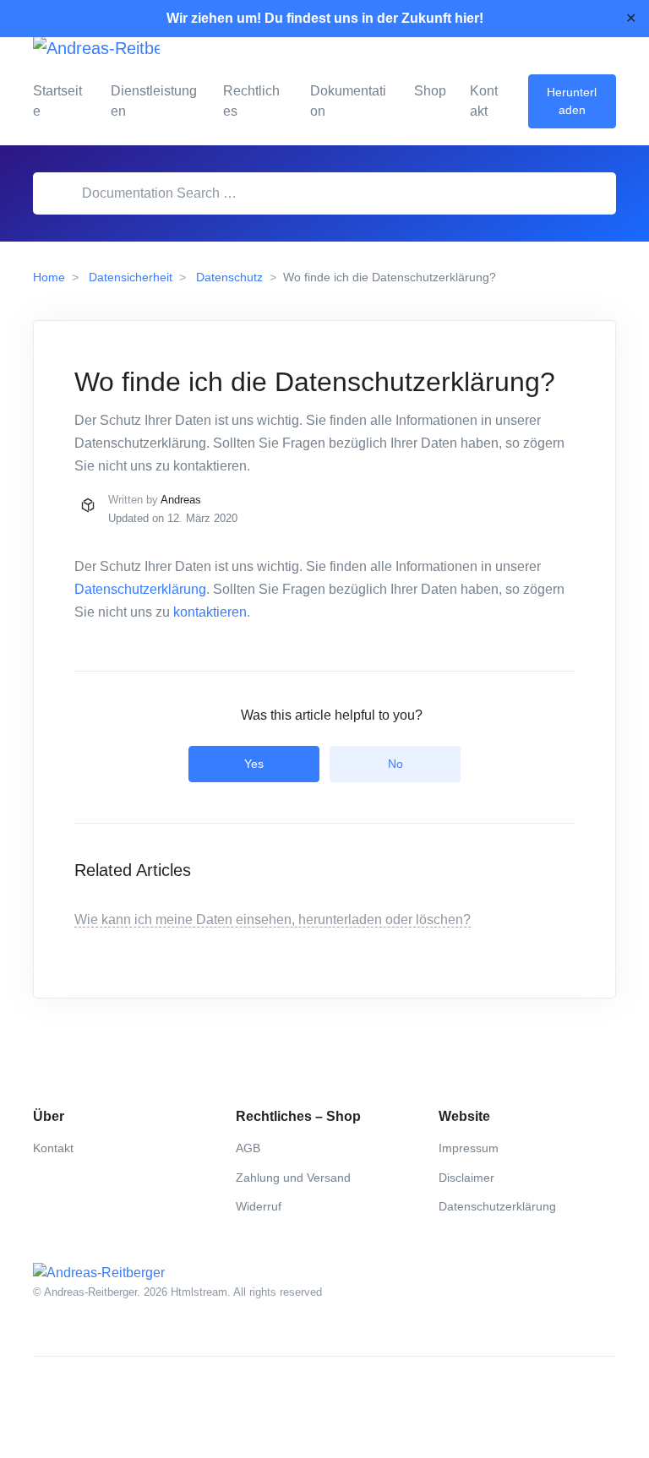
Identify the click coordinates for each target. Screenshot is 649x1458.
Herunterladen (572, 101)
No (395, 763)
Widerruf (258, 1206)
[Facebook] (46, 1397)
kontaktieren (210, 612)
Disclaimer (466, 1177)
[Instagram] (83, 1397)
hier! (469, 18)
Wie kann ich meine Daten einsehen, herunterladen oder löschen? (272, 919)
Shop (430, 91)
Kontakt (484, 101)
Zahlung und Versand (293, 1177)
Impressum (469, 1148)
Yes (254, 763)
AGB (248, 1148)
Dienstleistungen (154, 101)
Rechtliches (251, 101)
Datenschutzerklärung (140, 589)
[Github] (120, 1397)
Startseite (57, 101)
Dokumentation (348, 101)
